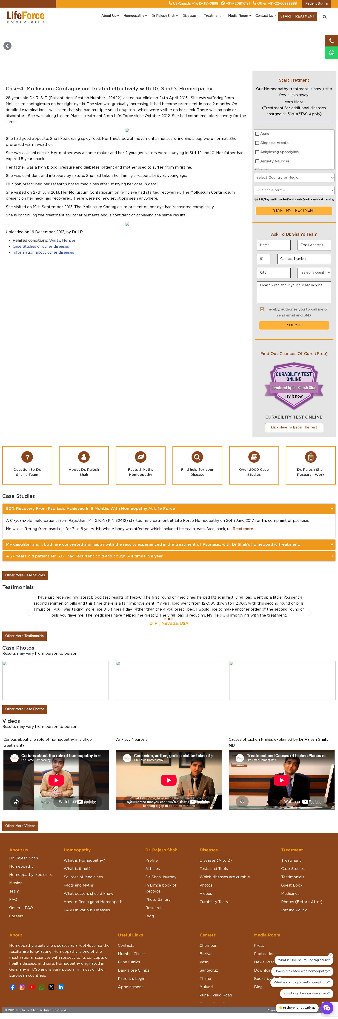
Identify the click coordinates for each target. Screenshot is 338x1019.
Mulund (206, 975)
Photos (206, 873)
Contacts (126, 934)
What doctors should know (88, 882)
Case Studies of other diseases (41, 246)
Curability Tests (214, 890)
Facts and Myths (79, 873)
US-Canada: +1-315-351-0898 (195, 3)
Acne (264, 133)
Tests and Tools (214, 857)
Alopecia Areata (274, 143)
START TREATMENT (298, 16)
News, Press (265, 950)
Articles (152, 857)
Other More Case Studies (25, 575)
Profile (151, 848)
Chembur (208, 934)
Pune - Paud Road (216, 983)
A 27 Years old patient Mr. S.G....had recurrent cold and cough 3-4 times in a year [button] (84, 556)
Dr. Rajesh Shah (23, 846)
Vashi (204, 950)
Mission (16, 871)
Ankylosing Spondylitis (279, 152)
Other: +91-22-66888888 (277, 3)
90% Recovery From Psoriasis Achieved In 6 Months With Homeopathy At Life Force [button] (90, 509)
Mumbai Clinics (131, 942)
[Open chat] (327, 1008)
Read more (243, 529)
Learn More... (294, 102)
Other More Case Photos (24, 697)
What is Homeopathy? (84, 848)
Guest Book (292, 873)
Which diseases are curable (225, 865)
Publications (265, 942)
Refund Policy (294, 898)
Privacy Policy (277, 998)
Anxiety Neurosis (274, 161)
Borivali (206, 942)
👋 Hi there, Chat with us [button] (296, 1007)
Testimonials (292, 865)
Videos (206, 882)
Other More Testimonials (24, 624)
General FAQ (21, 896)
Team (14, 879)
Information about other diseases (43, 252)
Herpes (69, 240)
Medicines (290, 882)
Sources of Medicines (83, 865)
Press (259, 934)
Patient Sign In (316, 3)
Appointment (130, 975)
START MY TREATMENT (294, 210)
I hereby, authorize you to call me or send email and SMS (296, 312)
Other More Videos (20, 814)
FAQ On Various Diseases (87, 898)
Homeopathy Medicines (31, 863)
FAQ (13, 888)
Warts (54, 240)
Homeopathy (21, 854)
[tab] (169, 509)
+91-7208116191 (238, 3)
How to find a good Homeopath (93, 890)
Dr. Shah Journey (160, 865)
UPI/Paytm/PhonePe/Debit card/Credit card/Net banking (296, 199)
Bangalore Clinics (134, 958)
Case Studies (293, 857)
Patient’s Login (131, 967)
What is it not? (77, 857)
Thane (205, 967)
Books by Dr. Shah (271, 967)
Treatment (291, 848)
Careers (16, 904)
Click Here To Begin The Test (294, 427)
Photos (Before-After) (302, 890)
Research (154, 896)
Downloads (264, 958)
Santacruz (209, 958)
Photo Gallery (158, 888)
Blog (149, 904)
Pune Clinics (129, 950)
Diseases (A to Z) (216, 848)
